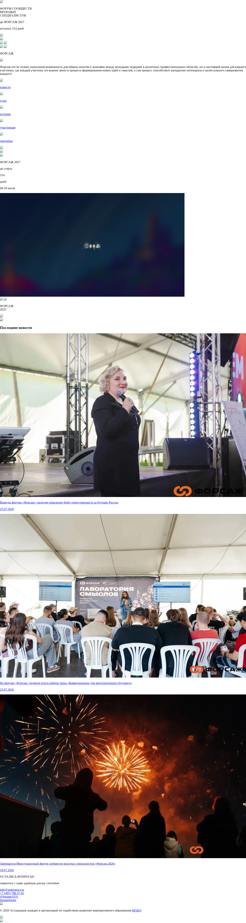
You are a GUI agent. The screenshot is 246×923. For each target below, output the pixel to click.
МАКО (136, 910)
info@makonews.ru (12, 889)
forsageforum (8, 900)
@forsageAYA (9, 896)
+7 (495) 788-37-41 (12, 893)
